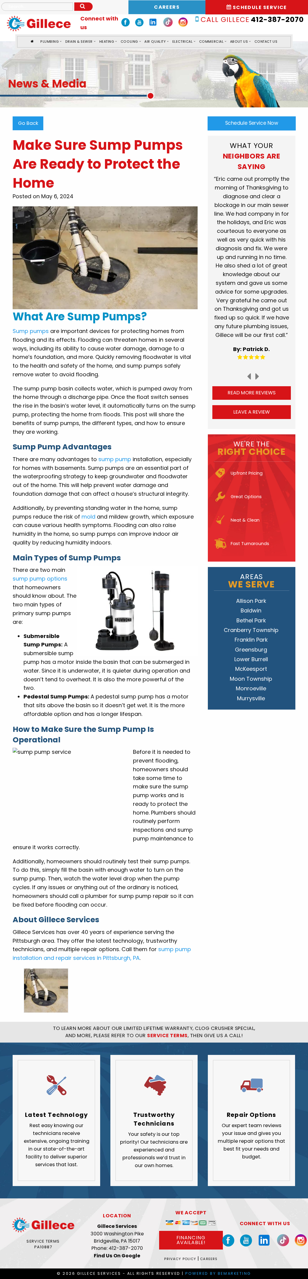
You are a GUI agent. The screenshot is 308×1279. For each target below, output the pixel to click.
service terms (167, 1035)
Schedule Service (259, 7)
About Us (239, 41)
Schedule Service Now (251, 123)
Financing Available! (191, 1240)
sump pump (114, 459)
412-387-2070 (252, 19)
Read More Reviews (252, 392)
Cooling (129, 41)
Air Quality (155, 41)
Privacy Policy (180, 1258)
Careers (167, 7)
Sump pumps (31, 331)
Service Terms (43, 1241)
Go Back (28, 123)
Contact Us (265, 41)
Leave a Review (251, 411)
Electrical (182, 41)
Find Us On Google (117, 1255)
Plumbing (49, 41)
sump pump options (40, 578)
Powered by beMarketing (218, 1273)
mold (88, 516)
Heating (106, 41)
